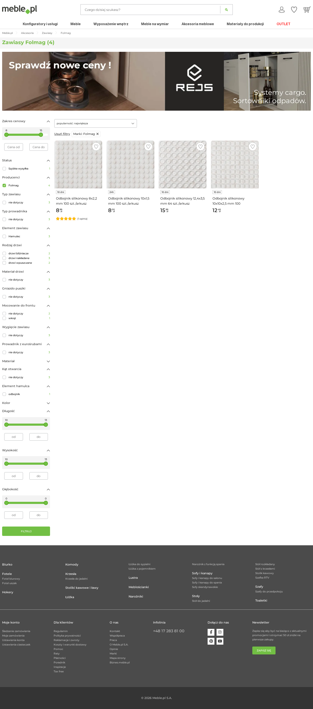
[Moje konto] (282, 9)
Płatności (60, 658)
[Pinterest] (211, 641)
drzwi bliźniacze (29, 253)
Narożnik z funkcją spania (208, 564)
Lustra (133, 578)
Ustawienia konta (13, 640)
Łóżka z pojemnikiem (142, 568)
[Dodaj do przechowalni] (96, 146)
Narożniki (136, 596)
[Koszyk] (307, 9)
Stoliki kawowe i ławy (81, 588)
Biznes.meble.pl (120, 662)
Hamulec (29, 236)
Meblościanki (139, 587)
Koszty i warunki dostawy (70, 644)
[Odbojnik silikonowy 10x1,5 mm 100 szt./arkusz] (130, 164)
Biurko (7, 564)
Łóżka (69, 597)
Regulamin (61, 631)
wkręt (29, 318)
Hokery (7, 592)
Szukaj (226, 9)
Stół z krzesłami (265, 568)
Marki (113, 653)
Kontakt (115, 631)
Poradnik (59, 662)
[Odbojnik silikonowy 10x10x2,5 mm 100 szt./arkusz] (235, 164)
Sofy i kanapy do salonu (207, 578)
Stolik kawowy (264, 573)
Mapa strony (118, 658)
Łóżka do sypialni (139, 564)
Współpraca (117, 635)
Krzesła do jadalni (76, 578)
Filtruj (26, 531)
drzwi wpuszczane (29, 262)
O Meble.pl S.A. (119, 644)
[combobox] (95, 123)
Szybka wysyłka (29, 168)
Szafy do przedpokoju (269, 591)
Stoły (196, 596)
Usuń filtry (62, 134)
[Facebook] (211, 632)
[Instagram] (220, 632)
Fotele (7, 574)
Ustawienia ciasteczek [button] (16, 644)
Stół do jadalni (201, 600)
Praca (113, 640)
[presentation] (8, 81)
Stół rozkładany (265, 564)
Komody (71, 564)
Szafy (259, 587)
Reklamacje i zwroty (66, 640)
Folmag (29, 185)
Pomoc (58, 649)
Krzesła (70, 574)
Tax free (59, 671)
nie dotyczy (29, 202)
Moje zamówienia (13, 635)
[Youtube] (220, 641)
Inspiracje (60, 666)
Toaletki (261, 600)
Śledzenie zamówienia (16, 631)
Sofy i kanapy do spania (207, 582)
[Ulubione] (294, 9)
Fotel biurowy (11, 578)
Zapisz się (264, 650)
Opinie (114, 649)
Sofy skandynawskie (205, 587)
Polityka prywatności (67, 635)
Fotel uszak (9, 583)
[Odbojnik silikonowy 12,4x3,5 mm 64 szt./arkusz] (183, 164)
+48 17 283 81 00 (168, 631)
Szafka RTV (262, 577)
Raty (57, 653)
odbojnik (29, 394)
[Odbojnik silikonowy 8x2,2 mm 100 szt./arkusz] (78, 164)
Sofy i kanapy (202, 573)
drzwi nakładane (29, 258)
